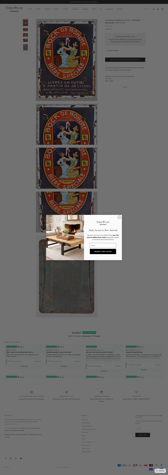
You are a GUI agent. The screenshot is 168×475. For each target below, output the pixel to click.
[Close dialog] (119, 217)
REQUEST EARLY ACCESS (103, 251)
